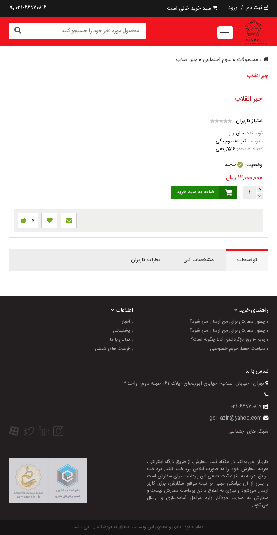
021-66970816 (31, 8)
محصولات (247, 59)
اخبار (126, 322)
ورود (233, 8)
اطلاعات (123, 310)
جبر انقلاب (186, 59)
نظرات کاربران (145, 260)
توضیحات (247, 260)
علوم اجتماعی (217, 59)
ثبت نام (254, 8)
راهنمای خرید (253, 310)
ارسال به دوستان (69, 220)
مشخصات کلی (198, 260)
